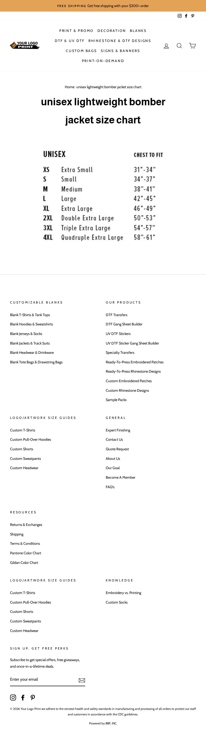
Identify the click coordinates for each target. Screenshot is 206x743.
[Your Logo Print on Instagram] (13, 697)
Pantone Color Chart (25, 553)
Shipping (16, 534)
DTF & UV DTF (70, 40)
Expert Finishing (118, 430)
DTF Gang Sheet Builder (124, 324)
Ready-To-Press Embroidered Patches (135, 362)
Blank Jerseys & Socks (26, 333)
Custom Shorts (21, 449)
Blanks (138, 30)
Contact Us (114, 439)
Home (69, 87)
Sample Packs (116, 400)
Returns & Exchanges (26, 524)
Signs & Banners (120, 50)
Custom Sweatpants (25, 458)
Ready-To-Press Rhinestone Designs (133, 371)
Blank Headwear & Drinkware (32, 352)
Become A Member (120, 477)
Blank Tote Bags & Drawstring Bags (36, 362)
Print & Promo (76, 30)
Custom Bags (81, 50)
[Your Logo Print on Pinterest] (33, 697)
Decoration (111, 30)
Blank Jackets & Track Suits (30, 343)
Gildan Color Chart (24, 562)
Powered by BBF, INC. (103, 723)
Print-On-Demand (103, 61)
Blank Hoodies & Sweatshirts (31, 324)
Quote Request (117, 449)
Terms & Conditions (25, 543)
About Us (113, 458)
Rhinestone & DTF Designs (119, 40)
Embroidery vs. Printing (123, 592)
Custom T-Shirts (22, 430)
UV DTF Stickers (118, 333)
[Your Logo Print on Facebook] (23, 697)
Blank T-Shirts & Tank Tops (30, 315)
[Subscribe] (82, 680)
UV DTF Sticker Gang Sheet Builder (132, 343)
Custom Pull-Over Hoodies (30, 439)
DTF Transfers (116, 315)
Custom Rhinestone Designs (127, 390)
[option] (103, 6)
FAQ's (110, 487)
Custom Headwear (24, 468)
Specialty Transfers (120, 352)
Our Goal (113, 468)
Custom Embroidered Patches (129, 381)
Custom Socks (117, 602)
